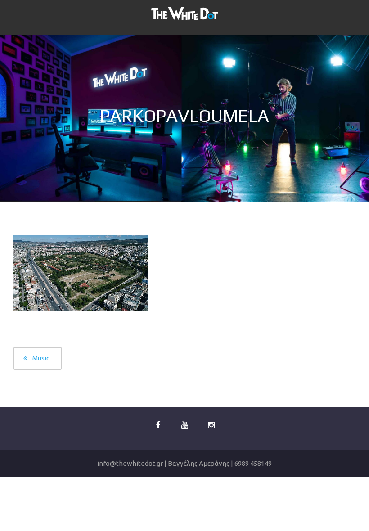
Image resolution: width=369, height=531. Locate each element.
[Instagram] (211, 425)
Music (41, 358)
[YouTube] (184, 425)
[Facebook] (158, 425)
